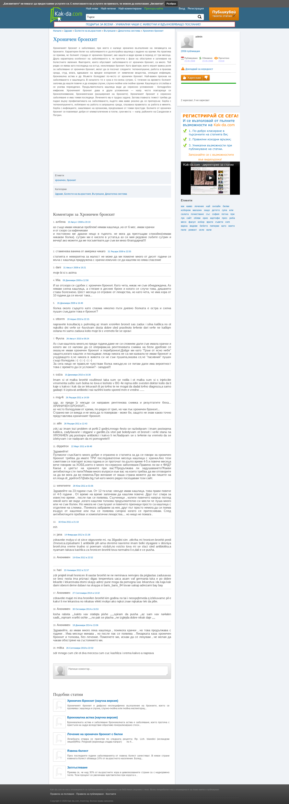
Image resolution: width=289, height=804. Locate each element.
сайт (189, 218)
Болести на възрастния (88, 30)
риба (232, 218)
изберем (186, 210)
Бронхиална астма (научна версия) (92, 717)
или (231, 210)
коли (209, 229)
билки (226, 206)
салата (185, 214)
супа (224, 210)
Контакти (111, 794)
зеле (201, 229)
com (227, 222)
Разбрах (171, 3)
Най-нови (92, 8)
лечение (199, 206)
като (223, 226)
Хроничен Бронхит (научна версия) (92, 700)
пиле (183, 229)
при (232, 214)
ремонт (193, 229)
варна (184, 226)
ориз (205, 218)
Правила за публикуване (90, 794)
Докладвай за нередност (199, 69)
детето (216, 210)
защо (207, 210)
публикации (190, 51)
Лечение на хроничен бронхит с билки (95, 734)
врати (210, 222)
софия (215, 214)
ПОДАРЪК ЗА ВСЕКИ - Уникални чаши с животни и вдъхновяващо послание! (143, 24)
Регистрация (196, 8)
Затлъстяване (77, 767)
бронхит (71, 180)
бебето (204, 226)
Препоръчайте (153, 8)
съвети (219, 222)
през (224, 218)
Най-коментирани (130, 8)
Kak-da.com (73, 801)
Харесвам (194, 77)
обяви (197, 218)
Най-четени (108, 8)
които (231, 226)
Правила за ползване (62, 794)
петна (225, 214)
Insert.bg (84, 801)
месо (183, 222)
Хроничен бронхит (153, 30)
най (208, 206)
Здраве (68, 30)
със (208, 214)
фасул (192, 222)
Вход (182, 8)
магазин (197, 210)
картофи (215, 218)
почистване (197, 214)
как (182, 206)
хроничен (60, 180)
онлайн (216, 206)
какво (189, 206)
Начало (57, 30)
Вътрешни (110, 30)
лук (182, 218)
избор (201, 222)
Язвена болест (77, 750)
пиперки (214, 226)
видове (194, 226)
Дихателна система (129, 30)
